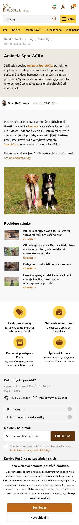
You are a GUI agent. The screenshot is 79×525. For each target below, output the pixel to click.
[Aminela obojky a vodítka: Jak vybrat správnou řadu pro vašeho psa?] (11, 235)
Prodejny (16, 409)
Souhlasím (39, 507)
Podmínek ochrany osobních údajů (30, 450)
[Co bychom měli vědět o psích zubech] (11, 266)
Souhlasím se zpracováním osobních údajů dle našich (41, 448)
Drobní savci (33, 30)
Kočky (16, 30)
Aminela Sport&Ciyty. (17, 158)
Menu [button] (70, 19)
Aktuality (44, 39)
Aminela (32, 126)
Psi (5, 30)
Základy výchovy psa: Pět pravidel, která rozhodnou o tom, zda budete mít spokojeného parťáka (49, 249)
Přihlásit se (62, 436)
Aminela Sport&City (40, 65)
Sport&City (11, 144)
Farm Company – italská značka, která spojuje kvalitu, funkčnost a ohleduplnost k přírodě (47, 279)
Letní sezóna (53, 30)
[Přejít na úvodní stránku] (16, 7)
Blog (30, 39)
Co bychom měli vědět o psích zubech (47, 264)
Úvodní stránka (14, 39)
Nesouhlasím (39, 517)
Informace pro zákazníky (25, 417)
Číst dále (28, 239)
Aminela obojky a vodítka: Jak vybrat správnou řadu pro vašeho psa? (46, 233)
